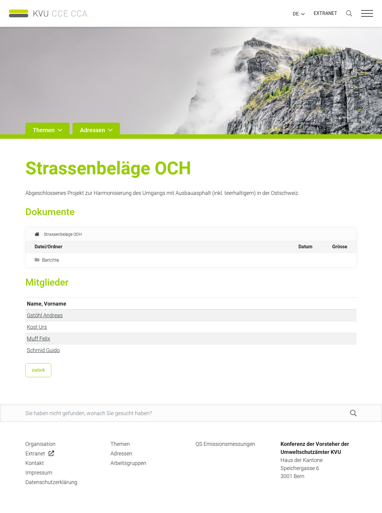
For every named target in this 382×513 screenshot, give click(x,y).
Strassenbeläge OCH (63, 234)
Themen (120, 444)
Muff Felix (38, 338)
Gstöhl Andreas (45, 315)
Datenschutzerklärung (51, 482)
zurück (38, 370)
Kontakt (34, 463)
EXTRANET (325, 13)
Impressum (38, 472)
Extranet (35, 453)
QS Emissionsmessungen (225, 444)
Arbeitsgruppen (128, 463)
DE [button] (296, 14)
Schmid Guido (43, 350)
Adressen (121, 453)
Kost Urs (37, 327)
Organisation (40, 444)
